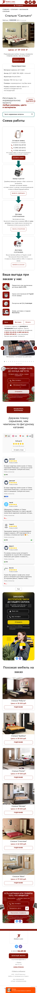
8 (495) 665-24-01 (20, 148)
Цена (6, 322)
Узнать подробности (30, 100)
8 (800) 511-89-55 (19, 145)
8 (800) (18, 951)
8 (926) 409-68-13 (20, 150)
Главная (6, 9)
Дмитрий (12, 480)
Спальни (14, 9)
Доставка (18, 322)
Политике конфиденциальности (19, 396)
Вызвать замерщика (18, 193)
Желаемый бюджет (19, 385)
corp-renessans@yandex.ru (18, 959)
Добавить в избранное (18, 971)
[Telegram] (17, 658)
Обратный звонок (18, 955)
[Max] (20, 658)
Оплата (28, 322)
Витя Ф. (11, 568)
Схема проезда (18, 967)
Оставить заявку (18, 157)
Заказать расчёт (18, 60)
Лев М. (11, 502)
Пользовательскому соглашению (15, 397)
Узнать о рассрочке (18, 229)
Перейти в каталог (18, 264)
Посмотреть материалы (18, 409)
